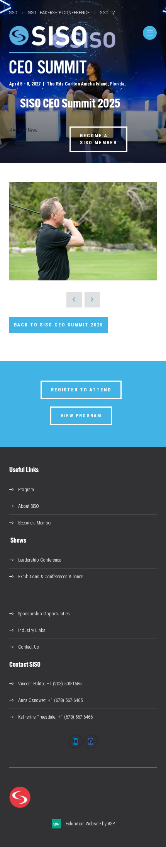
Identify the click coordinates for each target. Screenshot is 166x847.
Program (26, 489)
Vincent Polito (31, 683)
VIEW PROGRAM (81, 415)
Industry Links (32, 630)
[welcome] (47, 71)
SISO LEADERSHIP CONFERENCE (59, 12)
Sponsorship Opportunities (44, 613)
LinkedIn (76, 741)
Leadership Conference (39, 560)
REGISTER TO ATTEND (81, 390)
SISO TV (107, 12)
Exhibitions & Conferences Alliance (50, 576)
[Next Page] (92, 299)
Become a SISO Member (98, 139)
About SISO (28, 506)
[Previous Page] (74, 299)
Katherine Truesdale (36, 717)
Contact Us (28, 647)
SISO (13, 12)
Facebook (91, 741)
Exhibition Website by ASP (90, 824)
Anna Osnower (31, 700)
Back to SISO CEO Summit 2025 (58, 325)
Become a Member (35, 523)
